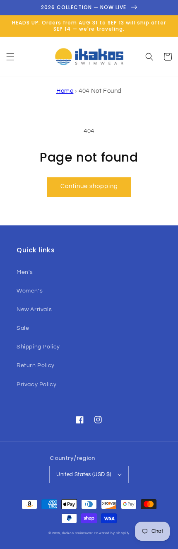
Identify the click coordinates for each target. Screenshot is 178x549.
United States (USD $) (83, 474)
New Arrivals (34, 309)
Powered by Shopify (112, 533)
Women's (30, 291)
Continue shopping (89, 186)
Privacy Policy (36, 384)
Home (64, 91)
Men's (25, 272)
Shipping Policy (38, 347)
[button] (10, 57)
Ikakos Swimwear (77, 533)
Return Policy (36, 365)
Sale (23, 328)
